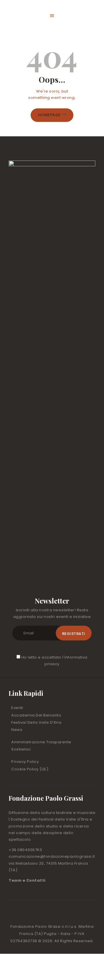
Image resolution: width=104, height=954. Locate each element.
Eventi (17, 707)
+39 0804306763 (25, 850)
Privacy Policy (25, 761)
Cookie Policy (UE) (29, 769)
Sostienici (21, 749)
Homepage (49, 115)
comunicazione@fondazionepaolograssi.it (52, 856)
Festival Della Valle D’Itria (36, 722)
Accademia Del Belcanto (36, 715)
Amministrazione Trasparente (41, 742)
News (16, 729)
